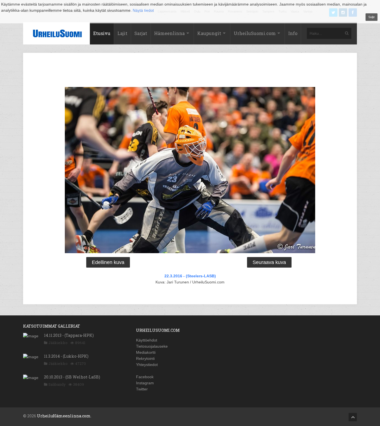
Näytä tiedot (143, 10)
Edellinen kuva (108, 262)
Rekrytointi (145, 358)
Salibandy (57, 384)
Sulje (371, 17)
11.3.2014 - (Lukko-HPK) (66, 356)
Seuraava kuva (269, 262)
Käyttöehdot (146, 340)
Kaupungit (209, 33)
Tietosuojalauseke (152, 346)
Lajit (122, 33)
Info (292, 33)
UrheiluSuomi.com (255, 33)
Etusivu (101, 33)
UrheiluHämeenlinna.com (64, 415)
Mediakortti (146, 352)
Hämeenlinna (169, 33)
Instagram (145, 383)
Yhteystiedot (147, 364)
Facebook (145, 377)
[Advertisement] (190, 70)
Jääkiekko (58, 342)
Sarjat (140, 33)
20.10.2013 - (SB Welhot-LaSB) (72, 377)
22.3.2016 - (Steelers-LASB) (190, 276)
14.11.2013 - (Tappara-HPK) (69, 335)
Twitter (142, 389)
